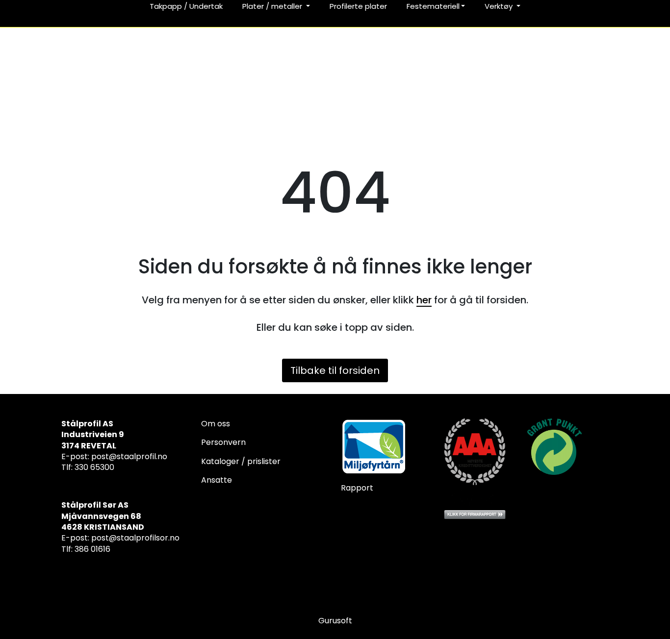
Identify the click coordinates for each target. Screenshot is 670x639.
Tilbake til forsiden (335, 370)
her (424, 300)
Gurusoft (335, 620)
